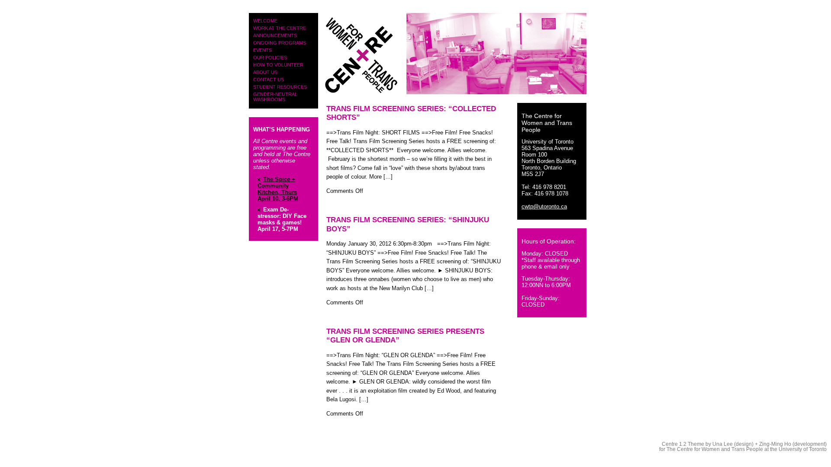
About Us (265, 72)
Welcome (265, 20)
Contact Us (268, 79)
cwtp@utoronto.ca (544, 206)
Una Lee (722, 444)
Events (262, 50)
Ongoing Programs (279, 42)
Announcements (275, 35)
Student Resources (280, 87)
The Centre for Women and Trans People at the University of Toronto (747, 449)
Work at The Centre (279, 28)
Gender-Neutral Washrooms (275, 97)
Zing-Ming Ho (775, 444)
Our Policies (270, 57)
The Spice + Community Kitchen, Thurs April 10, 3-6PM (278, 189)
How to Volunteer (278, 64)
